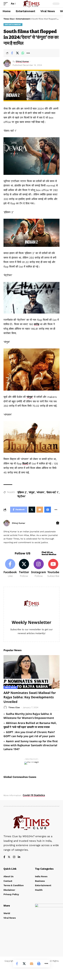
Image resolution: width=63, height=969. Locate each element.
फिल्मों (25, 463)
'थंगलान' (40, 492)
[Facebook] (10, 568)
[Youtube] (53, 568)
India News (10, 687)
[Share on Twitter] (17, 53)
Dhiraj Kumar (22, 61)
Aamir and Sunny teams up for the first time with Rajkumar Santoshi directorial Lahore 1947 (31, 745)
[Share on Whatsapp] (22, 53)
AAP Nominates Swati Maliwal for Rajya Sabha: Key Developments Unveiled (30, 697)
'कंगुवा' (31, 492)
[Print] (39, 963)
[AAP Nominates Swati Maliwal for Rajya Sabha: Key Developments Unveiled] (31, 672)
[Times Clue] (31, 3)
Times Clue (14, 707)
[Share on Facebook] (11, 53)
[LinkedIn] (19, 857)
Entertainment (13, 24)
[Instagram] (38, 568)
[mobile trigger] (6, 3)
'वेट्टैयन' (21, 496)
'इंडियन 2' (22, 492)
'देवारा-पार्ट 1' (52, 492)
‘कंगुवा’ (29, 396)
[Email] (31, 963)
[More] (28, 53)
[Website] (57, 523)
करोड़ (36, 324)
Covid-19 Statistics (34, 795)
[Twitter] (24, 568)
